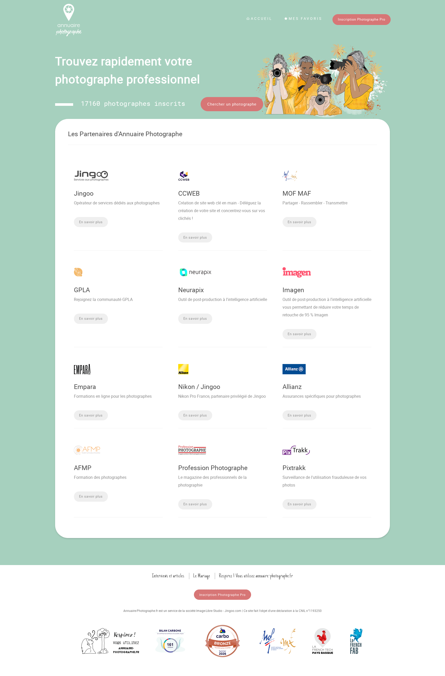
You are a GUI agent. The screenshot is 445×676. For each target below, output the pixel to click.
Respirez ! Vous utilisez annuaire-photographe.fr (256, 576)
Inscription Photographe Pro (361, 19)
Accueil (261, 18)
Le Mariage (201, 576)
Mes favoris (305, 18)
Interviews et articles (168, 576)
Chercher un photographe (231, 104)
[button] (91, 222)
